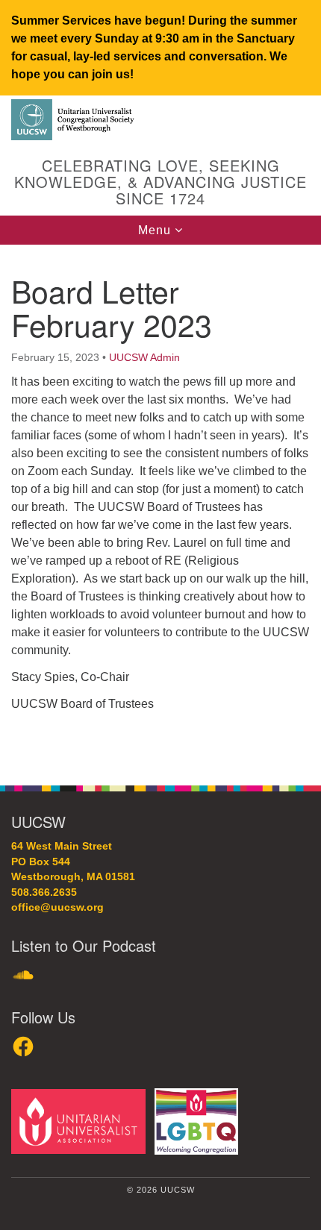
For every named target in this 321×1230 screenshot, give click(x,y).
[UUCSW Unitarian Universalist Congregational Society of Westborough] (160, 120)
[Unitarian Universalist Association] (81, 1120)
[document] (160, 507)
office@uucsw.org (57, 907)
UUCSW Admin (144, 357)
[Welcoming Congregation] (199, 1120)
